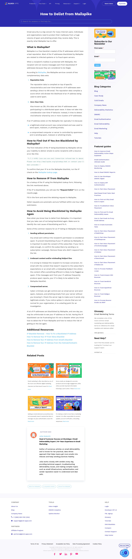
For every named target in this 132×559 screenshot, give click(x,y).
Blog (96, 91)
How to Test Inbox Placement (104, 189)
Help (96, 133)
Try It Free (122, 3)
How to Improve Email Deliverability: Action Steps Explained (103, 153)
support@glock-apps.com (22, 521)
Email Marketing (100, 128)
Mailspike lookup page (47, 172)
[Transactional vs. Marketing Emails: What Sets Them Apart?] (69, 370)
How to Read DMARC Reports (104, 172)
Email (96, 56)
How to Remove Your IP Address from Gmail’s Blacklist (49, 340)
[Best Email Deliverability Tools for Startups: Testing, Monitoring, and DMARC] (69, 403)
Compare (108, 528)
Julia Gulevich (44, 436)
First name (98, 48)
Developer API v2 (111, 510)
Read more (77, 388)
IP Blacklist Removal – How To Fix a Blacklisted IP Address (51, 334)
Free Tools (42, 3)
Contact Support (111, 531)
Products (32, 3)
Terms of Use (35, 544)
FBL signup (109, 513)
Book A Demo (109, 3)
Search (110, 21)
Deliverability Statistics (103, 110)
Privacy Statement (47, 544)
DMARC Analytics (55, 510)
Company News (100, 105)
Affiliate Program (17, 530)
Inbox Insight (53, 506)
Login (84, 3)
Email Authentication (102, 119)
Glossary (108, 517)
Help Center (109, 535)
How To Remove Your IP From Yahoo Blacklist (45, 337)
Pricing (57, 3)
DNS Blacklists (110, 524)
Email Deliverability (102, 124)
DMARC (97, 114)
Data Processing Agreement (81, 544)
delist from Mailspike (34, 486)
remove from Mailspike (64, 486)
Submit (97, 65)
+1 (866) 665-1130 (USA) (21, 517)
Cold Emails (99, 100)
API (50, 3)
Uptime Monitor (54, 513)
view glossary (99, 333)
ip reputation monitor (49, 486)
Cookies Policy (97, 544)
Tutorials (97, 138)
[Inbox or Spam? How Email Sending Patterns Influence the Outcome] (41, 403)
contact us (98, 352)
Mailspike (42, 72)
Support (76, 3)
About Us (14, 506)
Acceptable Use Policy (63, 544)
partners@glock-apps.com (22, 534)
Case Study (98, 96)
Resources (66, 3)
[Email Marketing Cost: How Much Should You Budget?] (41, 370)
